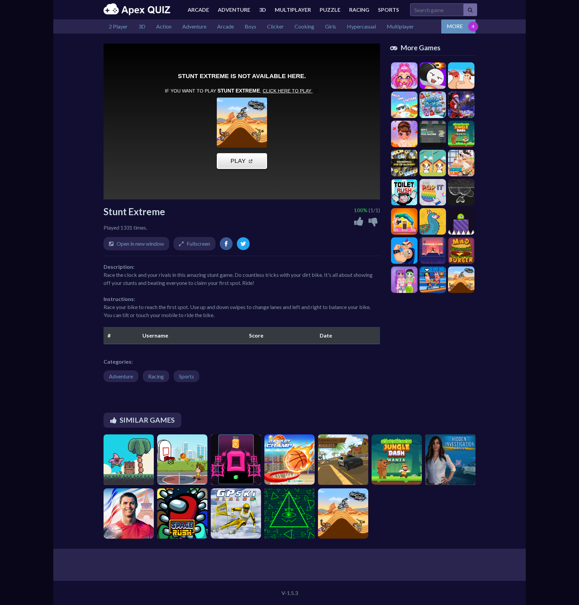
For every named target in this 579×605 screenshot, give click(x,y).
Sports (388, 9)
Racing (359, 9)
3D (262, 9)
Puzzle (330, 9)
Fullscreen (198, 243)
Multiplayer (293, 9)
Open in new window (140, 243)
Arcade (198, 9)
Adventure (234, 9)
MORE (455, 26)
